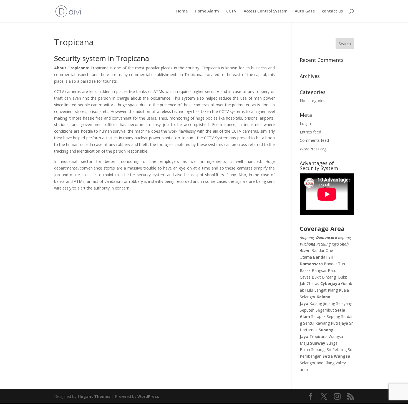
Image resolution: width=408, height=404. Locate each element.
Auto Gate (305, 11)
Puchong (307, 244)
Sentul (308, 323)
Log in (305, 123)
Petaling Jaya (327, 244)
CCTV (231, 11)
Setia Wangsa (336, 356)
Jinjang (329, 303)
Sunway (317, 343)
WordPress (148, 396)
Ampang (307, 237)
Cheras (313, 283)
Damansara (326, 237)
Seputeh (307, 310)
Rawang (322, 323)
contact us (332, 11)
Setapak (318, 316)
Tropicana (318, 336)
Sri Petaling (337, 349)
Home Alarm (207, 11)
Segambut (325, 310)
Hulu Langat (316, 290)
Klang (333, 290)
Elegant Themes (93, 396)
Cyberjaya (330, 283)
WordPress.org (313, 149)
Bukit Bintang (324, 277)
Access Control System (266, 11)
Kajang (315, 303)
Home (182, 11)
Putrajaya (339, 323)
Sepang (333, 316)
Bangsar (319, 270)
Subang (317, 349)
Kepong (344, 237)
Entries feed (310, 132)
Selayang (344, 303)
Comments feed (314, 140)
